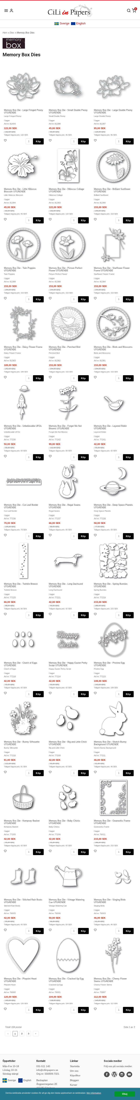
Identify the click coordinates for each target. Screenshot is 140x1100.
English (81, 23)
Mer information (94, 1093)
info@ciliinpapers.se (47, 1070)
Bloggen (74, 1080)
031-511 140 (43, 1066)
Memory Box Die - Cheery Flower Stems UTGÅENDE (110, 979)
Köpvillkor (75, 1075)
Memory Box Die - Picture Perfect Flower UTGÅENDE (65, 269)
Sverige (64, 23)
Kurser (73, 1084)
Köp (38, 141)
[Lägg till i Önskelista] (5, 140)
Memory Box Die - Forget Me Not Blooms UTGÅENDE (65, 427)
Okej (124, 1094)
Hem (5, 32)
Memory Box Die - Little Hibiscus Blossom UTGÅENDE (20, 190)
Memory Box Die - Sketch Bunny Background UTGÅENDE (110, 743)
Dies (12, 32)
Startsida (75, 1066)
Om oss (74, 1070)
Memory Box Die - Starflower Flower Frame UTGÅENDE (112, 269)
